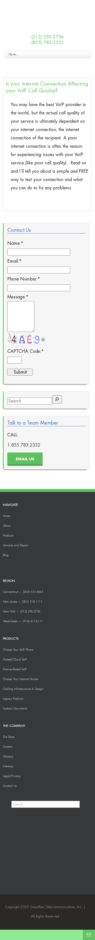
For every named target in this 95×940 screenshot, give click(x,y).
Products (8, 535)
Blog (6, 555)
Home (6, 515)
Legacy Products (13, 698)
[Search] (57, 399)
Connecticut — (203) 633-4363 (23, 591)
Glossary (8, 756)
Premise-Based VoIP (15, 669)
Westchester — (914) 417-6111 (23, 621)
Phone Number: (23, 279)
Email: (14, 261)
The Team (9, 736)
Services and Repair (15, 545)
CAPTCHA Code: (25, 351)
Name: (15, 243)
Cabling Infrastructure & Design (23, 688)
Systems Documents (15, 708)
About (6, 525)
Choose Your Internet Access (20, 679)
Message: (17, 297)
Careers (7, 746)
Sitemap (8, 766)
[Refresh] (43, 338)
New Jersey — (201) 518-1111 (22, 601)
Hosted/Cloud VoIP (15, 659)
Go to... (14, 54)
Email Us (25, 459)
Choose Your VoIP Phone (18, 649)
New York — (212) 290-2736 (21, 611)
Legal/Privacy (12, 776)
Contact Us (10, 785)
